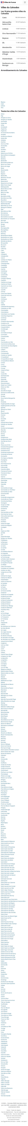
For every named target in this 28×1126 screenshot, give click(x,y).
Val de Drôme (5, 1038)
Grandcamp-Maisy (6, 501)
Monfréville (4, 714)
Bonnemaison (5, 215)
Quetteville (4, 815)
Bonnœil (3, 220)
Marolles (3, 692)
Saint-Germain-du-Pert (7, 869)
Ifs (1, 529)
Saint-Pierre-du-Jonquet (8, 935)
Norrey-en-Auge (5, 748)
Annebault (4, 127)
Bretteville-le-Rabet (6, 235)
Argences (3, 131)
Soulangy (3, 980)
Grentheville (4, 506)
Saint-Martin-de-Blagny (7, 903)
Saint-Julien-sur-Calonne (8, 882)
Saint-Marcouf (5, 897)
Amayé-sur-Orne (6, 118)
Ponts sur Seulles (6, 804)
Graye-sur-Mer (5, 505)
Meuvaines (4, 705)
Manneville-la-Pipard (7, 688)
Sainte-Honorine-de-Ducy (8, 953)
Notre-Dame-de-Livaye (7, 751)
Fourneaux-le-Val (6, 463)
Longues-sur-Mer (6, 656)
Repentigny (4, 823)
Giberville (3, 482)
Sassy (2, 970)
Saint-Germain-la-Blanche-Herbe (10, 871)
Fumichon (4, 475)
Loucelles (3, 662)
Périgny (3, 780)
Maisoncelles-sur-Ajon (7, 673)
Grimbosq (4, 508)
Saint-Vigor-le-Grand (7, 950)
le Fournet (4, 589)
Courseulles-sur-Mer (7, 342)
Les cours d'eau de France (13, 1117)
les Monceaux (5, 634)
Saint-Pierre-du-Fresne (7, 933)
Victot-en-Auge (5, 1069)
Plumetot (3, 794)
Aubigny (3, 140)
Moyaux (3, 736)
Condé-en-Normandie (7, 321)
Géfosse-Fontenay (6, 478)
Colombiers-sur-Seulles (8, 314)
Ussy (2, 1032)
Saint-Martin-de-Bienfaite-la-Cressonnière (13, 901)
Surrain (3, 989)
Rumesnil (3, 837)
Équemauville (5, 413)
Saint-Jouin (4, 880)
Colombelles (4, 310)
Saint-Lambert (5, 884)
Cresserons (4, 351)
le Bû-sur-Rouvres (6, 581)
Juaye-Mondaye (5, 536)
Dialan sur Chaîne (6, 385)
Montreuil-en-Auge (6, 722)
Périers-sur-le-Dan (6, 778)
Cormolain (4, 334)
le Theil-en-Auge (5, 615)
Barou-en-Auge (5, 166)
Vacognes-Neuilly (6, 1034)
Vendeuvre (4, 1060)
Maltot (3, 682)
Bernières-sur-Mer (6, 198)
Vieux (2, 1075)
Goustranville (5, 493)
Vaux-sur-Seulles (6, 1056)
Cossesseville (5, 336)
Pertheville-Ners (5, 783)
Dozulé (3, 394)
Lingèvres (4, 643)
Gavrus (3, 477)
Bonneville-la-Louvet (7, 217)
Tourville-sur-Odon (6, 1015)
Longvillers (4, 660)
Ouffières (3, 763)
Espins (3, 420)
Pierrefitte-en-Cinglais (7, 789)
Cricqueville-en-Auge (7, 359)
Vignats (3, 1079)
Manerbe (3, 686)
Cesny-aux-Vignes (6, 293)
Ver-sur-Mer (4, 1062)
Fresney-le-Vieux (5, 473)
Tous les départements (7, 1112)
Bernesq (3, 194)
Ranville (3, 819)
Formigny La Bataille (7, 458)
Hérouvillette (5, 518)
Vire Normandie (5, 1096)
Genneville (4, 480)
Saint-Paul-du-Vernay (7, 922)
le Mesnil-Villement (6, 607)
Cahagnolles (4, 256)
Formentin (4, 456)
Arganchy (4, 129)
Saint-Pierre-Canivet (7, 927)
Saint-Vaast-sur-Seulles (7, 948)
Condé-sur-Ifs (5, 323)
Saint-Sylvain (4, 944)
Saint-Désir (4, 862)
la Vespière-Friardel (6, 563)
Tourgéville (4, 1010)
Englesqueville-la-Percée (8, 406)
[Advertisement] (14, 86)
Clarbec (3, 301)
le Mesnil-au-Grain (6, 596)
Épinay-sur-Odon (6, 409)
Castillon (3, 280)
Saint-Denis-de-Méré (7, 860)
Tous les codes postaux (20, 1112)
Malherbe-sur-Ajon (6, 680)
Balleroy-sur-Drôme (7, 153)
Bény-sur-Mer (5, 192)
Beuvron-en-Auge (6, 202)
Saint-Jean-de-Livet (6, 879)
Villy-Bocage (4, 1090)
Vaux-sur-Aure (5, 1054)
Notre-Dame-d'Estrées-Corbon (10, 750)
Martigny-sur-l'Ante (6, 695)
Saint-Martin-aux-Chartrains (9, 899)
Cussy (2, 372)
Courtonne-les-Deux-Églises (9, 346)
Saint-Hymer (4, 877)
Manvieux (4, 690)
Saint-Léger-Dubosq (7, 890)
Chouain (3, 297)
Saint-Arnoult (5, 845)
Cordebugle (4, 329)
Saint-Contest (5, 856)
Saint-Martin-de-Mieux (7, 910)
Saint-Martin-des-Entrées (8, 912)
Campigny (4, 265)
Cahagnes (4, 254)
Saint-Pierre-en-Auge (7, 938)
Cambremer (4, 262)
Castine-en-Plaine (6, 284)
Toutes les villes (8, 1114)
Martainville (4, 693)
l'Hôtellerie (4, 540)
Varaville (3, 1049)
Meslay (3, 703)
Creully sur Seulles (6, 355)
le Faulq (3, 587)
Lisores (3, 650)
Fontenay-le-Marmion (7, 452)
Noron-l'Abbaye (5, 744)
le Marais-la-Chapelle (7, 594)
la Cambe (3, 548)
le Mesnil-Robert (6, 602)
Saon (2, 967)
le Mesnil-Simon (5, 604)
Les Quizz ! (24, 1121)
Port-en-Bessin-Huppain (8, 806)
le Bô (2, 574)
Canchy (3, 269)
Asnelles (3, 134)
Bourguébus (4, 230)
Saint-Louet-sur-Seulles (7, 892)
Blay (2, 209)
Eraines (3, 415)
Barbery (3, 159)
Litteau (3, 652)
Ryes (2, 839)
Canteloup (4, 271)
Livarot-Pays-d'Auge (7, 654)
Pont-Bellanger (5, 796)
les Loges (3, 630)
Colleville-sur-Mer (6, 308)
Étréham (3, 432)
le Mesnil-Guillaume (7, 600)
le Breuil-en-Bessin (6, 578)
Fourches (3, 462)
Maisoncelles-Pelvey (7, 671)
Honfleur (3, 521)
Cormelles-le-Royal (6, 333)
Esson (2, 426)
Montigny (4, 718)
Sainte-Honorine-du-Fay (8, 955)
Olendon (3, 755)
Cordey (3, 331)
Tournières (4, 1011)
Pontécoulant (5, 802)
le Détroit (3, 585)
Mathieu (3, 697)
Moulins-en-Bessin (6, 733)
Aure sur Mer (5, 144)
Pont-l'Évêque (5, 800)
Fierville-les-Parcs (6, 441)
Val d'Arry (4, 1036)
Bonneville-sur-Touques (8, 218)
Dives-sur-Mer (5, 387)
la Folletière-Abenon (7, 551)
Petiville (3, 785)
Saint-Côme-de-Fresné (7, 854)
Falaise (3, 435)
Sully (2, 987)
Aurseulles (4, 146)
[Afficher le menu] (25, 2)
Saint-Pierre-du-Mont (7, 937)
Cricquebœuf (5, 357)
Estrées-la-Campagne (7, 428)
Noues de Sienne (6, 753)
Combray (3, 318)
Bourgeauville (5, 228)
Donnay (3, 389)
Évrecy (3, 434)
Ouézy (3, 761)
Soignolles (4, 974)
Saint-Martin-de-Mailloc (8, 907)
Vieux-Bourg (4, 1077)
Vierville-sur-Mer (6, 1073)
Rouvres (3, 834)
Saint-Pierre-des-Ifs (6, 929)
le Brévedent (4, 579)
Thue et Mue (4, 998)
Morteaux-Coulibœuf (7, 725)
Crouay (3, 368)
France (8, 1110)
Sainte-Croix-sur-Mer (7, 952)
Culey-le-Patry (5, 370)
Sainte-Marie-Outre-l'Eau (8, 959)
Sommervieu (4, 978)
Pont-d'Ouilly (5, 798)
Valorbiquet (4, 1045)
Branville (3, 232)
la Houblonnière (5, 555)
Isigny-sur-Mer (5, 531)
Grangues (4, 503)
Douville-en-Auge (6, 391)
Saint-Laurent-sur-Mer (7, 888)
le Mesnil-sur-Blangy (7, 606)
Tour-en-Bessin (5, 1008)
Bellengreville (5, 187)
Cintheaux (4, 299)
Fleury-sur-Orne (5, 445)
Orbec (3, 757)
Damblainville (5, 376)
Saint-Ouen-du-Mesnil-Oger (9, 916)
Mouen (3, 729)
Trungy (3, 1028)
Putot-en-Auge (5, 813)
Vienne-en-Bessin (6, 1071)
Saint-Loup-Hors (5, 894)
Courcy (3, 340)
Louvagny (4, 664)
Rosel (2, 830)
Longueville (4, 658)
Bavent (3, 172)
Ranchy (3, 817)
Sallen (2, 961)
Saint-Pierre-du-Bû (6, 931)
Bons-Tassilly (4, 222)
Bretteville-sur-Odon (7, 239)
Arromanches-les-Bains (8, 132)
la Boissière (4, 544)
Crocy (2, 364)
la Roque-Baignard (6, 561)
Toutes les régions (16, 1110)
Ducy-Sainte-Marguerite (8, 398)
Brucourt (3, 245)
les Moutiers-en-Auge (7, 637)
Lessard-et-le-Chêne (7, 641)
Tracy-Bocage (5, 1017)
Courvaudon (4, 348)
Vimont (3, 1094)
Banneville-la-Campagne (8, 155)
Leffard (3, 624)
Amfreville (4, 121)
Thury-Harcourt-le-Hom (8, 1000)
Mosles (3, 727)
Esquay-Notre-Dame (7, 422)
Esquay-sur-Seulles (6, 424)
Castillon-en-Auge (6, 282)
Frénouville (4, 467)
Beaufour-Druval (6, 177)
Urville (3, 1030)
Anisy (2, 125)
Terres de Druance (6, 993)
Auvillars (3, 149)
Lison (2, 649)
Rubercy (3, 836)
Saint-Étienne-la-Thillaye (8, 864)
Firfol (2, 443)
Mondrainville (5, 712)
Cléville (3, 305)
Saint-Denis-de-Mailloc (7, 858)
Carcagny (3, 273)
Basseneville (4, 170)
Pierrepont (4, 791)
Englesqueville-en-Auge (8, 404)
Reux (2, 824)
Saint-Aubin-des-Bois (7, 849)
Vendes (3, 1058)
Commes (3, 319)
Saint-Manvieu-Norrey (7, 895)
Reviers (3, 826)
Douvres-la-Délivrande (7, 392)
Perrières (3, 781)
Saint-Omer (4, 914)
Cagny (3, 252)
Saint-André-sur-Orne (7, 843)
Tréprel (3, 1021)
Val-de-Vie (4, 1039)
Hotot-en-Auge (5, 523)
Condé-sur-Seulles (6, 325)
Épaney (3, 407)
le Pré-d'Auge (5, 613)
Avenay (3, 151)
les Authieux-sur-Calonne (8, 626)
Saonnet (3, 968)
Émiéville (3, 402)
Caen (2, 104)
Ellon (2, 400)
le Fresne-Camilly (6, 591)
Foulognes (4, 460)
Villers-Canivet (5, 1082)
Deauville (3, 379)
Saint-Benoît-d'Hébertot (8, 852)
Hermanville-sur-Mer (7, 512)
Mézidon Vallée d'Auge (7, 707)
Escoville (3, 419)
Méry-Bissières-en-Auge (8, 701)
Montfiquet (4, 716)
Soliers (3, 976)
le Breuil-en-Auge (6, 576)
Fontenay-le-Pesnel (6, 454)
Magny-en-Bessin (6, 669)
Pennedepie (4, 774)
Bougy (3, 224)
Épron (3, 411)
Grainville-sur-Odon (7, 499)
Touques (3, 1006)
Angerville (4, 123)
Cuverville (4, 374)
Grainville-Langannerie (7, 497)
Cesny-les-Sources (6, 295)
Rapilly (3, 821)
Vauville (3, 1053)
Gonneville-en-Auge (6, 488)
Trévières (3, 1023)
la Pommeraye (5, 557)
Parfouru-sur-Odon (6, 772)
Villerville (3, 1086)
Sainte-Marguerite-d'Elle (8, 957)
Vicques (3, 1067)
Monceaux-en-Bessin (7, 708)
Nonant (3, 740)
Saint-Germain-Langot (7, 873)
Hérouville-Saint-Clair (7, 516)
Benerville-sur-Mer (6, 189)
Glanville (3, 484)
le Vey (2, 621)
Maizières (4, 679)
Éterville (3, 430)
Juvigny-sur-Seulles (6, 538)
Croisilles (3, 366)
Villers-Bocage (5, 1081)
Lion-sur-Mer (5, 645)
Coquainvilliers (5, 327)
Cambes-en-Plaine (6, 260)
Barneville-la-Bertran (7, 162)
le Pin (2, 611)
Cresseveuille (5, 353)
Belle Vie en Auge (6, 185)
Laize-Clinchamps (6, 566)
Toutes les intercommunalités (13, 1115)
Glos (2, 486)
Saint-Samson (5, 942)
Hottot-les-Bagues (6, 525)
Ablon (2, 114)
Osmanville (4, 759)
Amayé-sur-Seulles (6, 119)
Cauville (3, 290)
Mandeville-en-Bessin (7, 684)
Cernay (3, 291)
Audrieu (3, 142)
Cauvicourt (4, 288)
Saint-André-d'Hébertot (8, 841)
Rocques (3, 828)
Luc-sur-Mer (4, 667)
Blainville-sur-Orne (6, 205)
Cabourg (3, 248)
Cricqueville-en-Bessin (7, 361)
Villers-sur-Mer (5, 1084)
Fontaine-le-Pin (5, 450)
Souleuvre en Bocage (7, 981)
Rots (2, 832)
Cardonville (4, 275)
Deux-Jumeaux (5, 383)
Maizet (3, 677)
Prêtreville (4, 811)
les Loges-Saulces (6, 632)
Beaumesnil (4, 181)
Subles (3, 985)
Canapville (4, 267)
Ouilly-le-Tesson (5, 766)
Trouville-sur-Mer (6, 1026)
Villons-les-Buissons (7, 1088)
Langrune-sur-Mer (6, 572)
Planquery (4, 793)
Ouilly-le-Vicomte (6, 768)
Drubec (3, 396)
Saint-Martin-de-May (7, 909)
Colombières (4, 312)
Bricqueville (4, 243)
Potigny (3, 808)
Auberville (4, 138)
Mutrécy (3, 738)
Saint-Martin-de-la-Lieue (8, 905)
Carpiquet (4, 276)
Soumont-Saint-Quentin (8, 983)
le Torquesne (5, 617)
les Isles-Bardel (5, 628)
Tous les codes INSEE (18, 1114)
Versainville (4, 1064)
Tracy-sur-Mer (5, 1019)
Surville (3, 991)
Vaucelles (3, 1051)
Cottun (3, 338)
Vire (2, 107)
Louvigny (3, 665)
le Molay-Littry (5, 609)
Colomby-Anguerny (6, 316)
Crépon (3, 349)
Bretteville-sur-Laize (7, 237)
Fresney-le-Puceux (6, 471)
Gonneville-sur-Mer (6, 492)
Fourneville (4, 465)
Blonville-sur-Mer (6, 211)
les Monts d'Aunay (6, 636)
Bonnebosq (4, 213)
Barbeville (4, 161)
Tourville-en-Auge (6, 1013)
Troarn (3, 1024)
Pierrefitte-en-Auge (6, 787)
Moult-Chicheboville (7, 735)
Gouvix (3, 495)
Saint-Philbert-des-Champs (9, 924)
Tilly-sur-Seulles (5, 1002)
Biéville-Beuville (5, 204)
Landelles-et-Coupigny (7, 568)
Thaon (3, 996)
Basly (2, 168)
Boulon (3, 226)
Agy (2, 116)
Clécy (2, 303)
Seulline (3, 972)
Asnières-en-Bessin (6, 136)
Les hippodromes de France (8, 1121)
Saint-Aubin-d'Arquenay (8, 847)
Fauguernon (4, 437)
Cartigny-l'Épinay (6, 278)
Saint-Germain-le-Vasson (8, 875)
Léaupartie (4, 622)
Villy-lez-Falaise (5, 1092)
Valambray (4, 1041)
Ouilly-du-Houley (6, 765)
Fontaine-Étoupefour (7, 447)
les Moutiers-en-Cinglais (8, 639)
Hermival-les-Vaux (6, 514)
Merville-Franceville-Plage (8, 699)
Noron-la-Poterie (6, 746)
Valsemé (3, 1047)
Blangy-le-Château (6, 207)
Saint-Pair (4, 920)
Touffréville (4, 1004)
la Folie (3, 549)
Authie (3, 147)
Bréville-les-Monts (6, 241)
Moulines (3, 731)
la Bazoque (4, 542)
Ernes (2, 417)
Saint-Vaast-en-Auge (7, 946)
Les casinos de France (13, 1119)
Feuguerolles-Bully (6, 439)
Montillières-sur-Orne (7, 720)
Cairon (3, 258)
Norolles (3, 742)
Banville (3, 157)
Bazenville (4, 175)
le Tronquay (4, 619)
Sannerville (4, 965)
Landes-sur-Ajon (5, 570)
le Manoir (4, 593)
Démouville (4, 381)
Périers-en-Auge (5, 776)
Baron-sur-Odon (6, 164)
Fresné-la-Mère (5, 469)
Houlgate (3, 527)
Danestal (3, 377)
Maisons (3, 675)
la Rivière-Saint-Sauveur (8, 559)
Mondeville (4, 710)
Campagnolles (5, 263)
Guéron (3, 510)
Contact (18, 1121)
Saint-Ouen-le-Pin (6, 918)
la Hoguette (4, 553)
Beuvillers (4, 200)
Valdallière (4, 1043)
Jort (2, 535)
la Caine (3, 546)
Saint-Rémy (4, 940)
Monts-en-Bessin (6, 723)
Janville (3, 533)
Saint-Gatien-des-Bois (7, 866)
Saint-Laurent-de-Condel (8, 886)
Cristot (3, 362)
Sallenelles (4, 963)
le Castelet (4, 583)
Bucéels (3, 247)
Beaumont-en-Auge (6, 183)
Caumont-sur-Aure (6, 286)
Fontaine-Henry (5, 449)
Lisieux (3, 106)
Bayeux (3, 102)
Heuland (3, 520)
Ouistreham (4, 770)
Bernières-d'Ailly (5, 196)
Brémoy (3, 233)
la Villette (3, 564)
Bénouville (4, 190)
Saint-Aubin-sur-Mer (7, 851)
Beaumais (4, 179)
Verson (3, 1066)
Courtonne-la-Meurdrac (8, 344)
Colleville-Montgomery (7, 306)
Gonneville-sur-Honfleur (8, 490)
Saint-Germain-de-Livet (7, 867)
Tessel (3, 995)
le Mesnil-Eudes (5, 598)
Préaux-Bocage (5, 809)
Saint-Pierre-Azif (5, 925)
